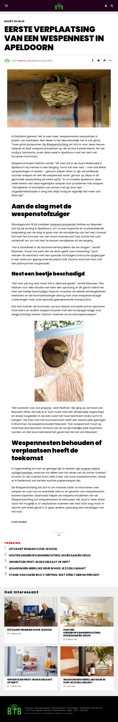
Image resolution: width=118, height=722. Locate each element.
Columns (28, 708)
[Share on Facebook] (92, 60)
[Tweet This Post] (98, 60)
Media (39, 710)
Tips (76, 710)
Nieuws (47, 710)
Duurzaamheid (42, 708)
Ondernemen (58, 710)
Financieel (85, 708)
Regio (69, 710)
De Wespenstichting (55, 144)
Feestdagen (73, 708)
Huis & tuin (97, 708)
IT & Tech (30, 710)
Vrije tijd (83, 710)
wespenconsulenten (63, 224)
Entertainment (58, 708)
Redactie (22, 60)
